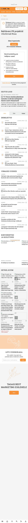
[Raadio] (12, 521)
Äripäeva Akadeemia (6, 260)
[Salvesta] (26, 120)
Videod (24, 11)
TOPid (13, 11)
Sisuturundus (7, 94)
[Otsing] (16, 521)
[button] (11, 360)
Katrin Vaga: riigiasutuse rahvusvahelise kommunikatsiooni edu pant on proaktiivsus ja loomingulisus (15, 131)
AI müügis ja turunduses (8, 262)
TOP (2, 320)
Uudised (7, 120)
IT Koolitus (25, 260)
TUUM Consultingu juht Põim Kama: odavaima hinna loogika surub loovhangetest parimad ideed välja (7, 307)
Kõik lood (8, 11)
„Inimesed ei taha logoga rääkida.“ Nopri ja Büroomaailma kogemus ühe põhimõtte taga (14, 155)
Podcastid (18, 11)
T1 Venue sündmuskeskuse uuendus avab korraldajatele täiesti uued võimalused (12, 99)
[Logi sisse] (25, 521)
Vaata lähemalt (6, 82)
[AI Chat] (21, 521)
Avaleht (3, 11)
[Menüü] (2, 521)
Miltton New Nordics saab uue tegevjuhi (14, 191)
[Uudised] (7, 521)
